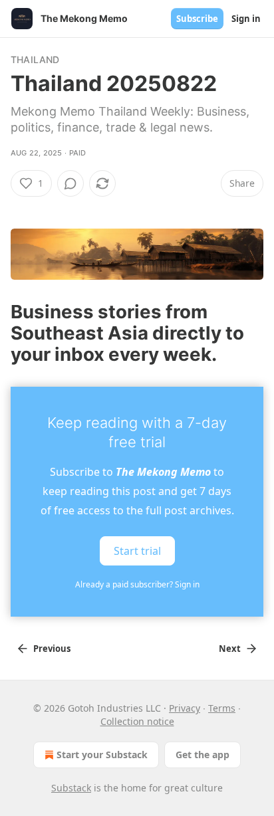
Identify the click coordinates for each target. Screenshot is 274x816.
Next (230, 649)
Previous (51, 649)
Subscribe (197, 19)
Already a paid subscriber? (137, 584)
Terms (221, 708)
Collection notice (137, 721)
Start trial (137, 551)
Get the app (202, 754)
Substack (71, 787)
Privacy (184, 708)
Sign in (246, 19)
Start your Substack (102, 754)
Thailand (35, 59)
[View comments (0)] (70, 183)
